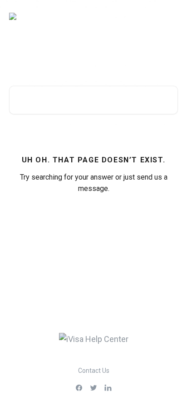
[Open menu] (170, 16)
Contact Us (93, 370)
